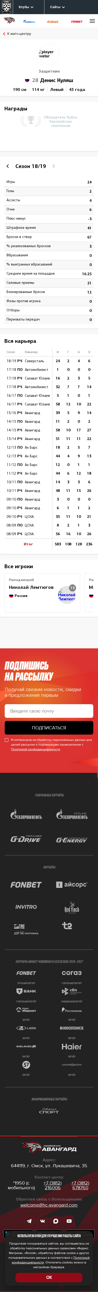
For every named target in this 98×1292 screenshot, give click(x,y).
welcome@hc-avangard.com (49, 1205)
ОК (49, 1277)
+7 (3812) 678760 (80, 1185)
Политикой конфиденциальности (35, 749)
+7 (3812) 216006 (52, 1185)
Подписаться (49, 728)
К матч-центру (19, 33)
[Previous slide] (8, 166)
